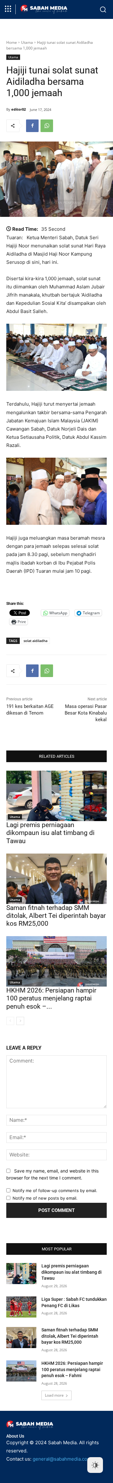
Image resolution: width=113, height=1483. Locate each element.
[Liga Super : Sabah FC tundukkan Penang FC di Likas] (21, 1307)
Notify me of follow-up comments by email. (55, 1190)
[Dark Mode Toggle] (95, 1465)
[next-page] (20, 1021)
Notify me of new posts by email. (45, 1198)
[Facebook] (32, 125)
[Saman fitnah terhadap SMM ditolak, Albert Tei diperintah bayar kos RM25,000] (56, 879)
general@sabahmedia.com (62, 1459)
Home (11, 42)
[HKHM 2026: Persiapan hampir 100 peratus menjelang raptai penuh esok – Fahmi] (56, 961)
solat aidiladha (35, 640)
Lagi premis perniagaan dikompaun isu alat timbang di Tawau (50, 832)
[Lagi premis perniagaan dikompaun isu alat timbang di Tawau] (56, 796)
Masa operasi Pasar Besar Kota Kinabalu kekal (86, 713)
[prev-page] (10, 1021)
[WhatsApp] (46, 125)
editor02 (18, 109)
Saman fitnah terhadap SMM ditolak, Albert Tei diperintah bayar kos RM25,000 (56, 915)
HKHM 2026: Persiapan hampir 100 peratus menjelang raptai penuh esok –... (51, 998)
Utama (27, 42)
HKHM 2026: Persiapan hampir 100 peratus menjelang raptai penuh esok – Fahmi (72, 1369)
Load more (54, 1395)
